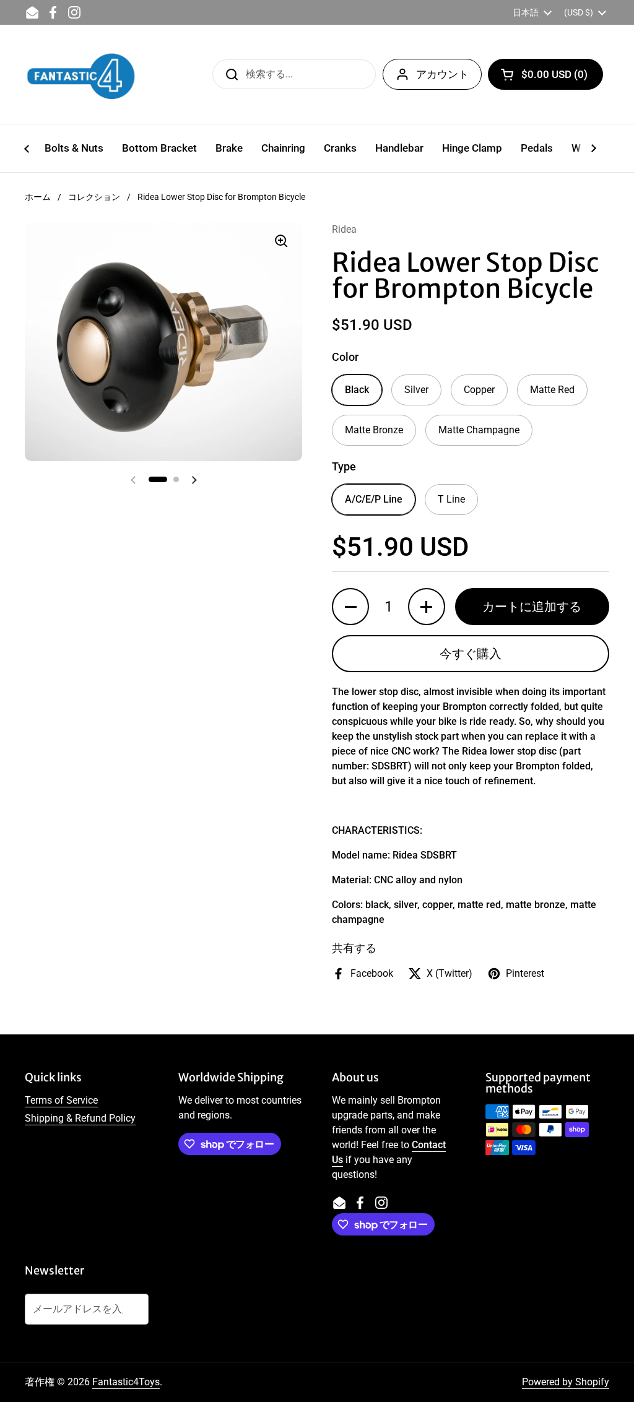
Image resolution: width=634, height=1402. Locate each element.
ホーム (38, 197)
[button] (545, 74)
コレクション (94, 197)
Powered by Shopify (565, 1382)
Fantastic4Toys (126, 1382)
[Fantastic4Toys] (81, 74)
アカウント (442, 74)
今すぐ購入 (471, 653)
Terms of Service (61, 1100)
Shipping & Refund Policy (80, 1118)
